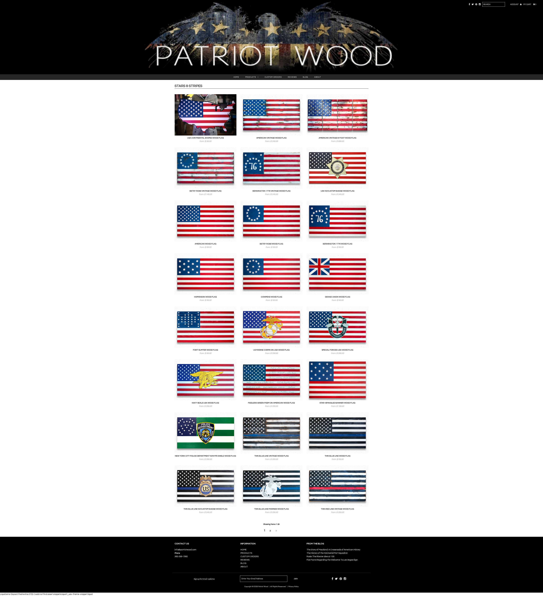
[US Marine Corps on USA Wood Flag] (271, 327)
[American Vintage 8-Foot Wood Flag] (338, 115)
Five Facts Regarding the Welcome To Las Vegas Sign (332, 560)
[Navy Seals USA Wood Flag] (206, 380)
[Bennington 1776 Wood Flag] (338, 221)
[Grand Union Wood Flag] (338, 274)
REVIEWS (292, 77)
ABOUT (317, 77)
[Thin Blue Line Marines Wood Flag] (271, 486)
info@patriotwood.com (185, 550)
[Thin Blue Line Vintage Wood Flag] (271, 433)
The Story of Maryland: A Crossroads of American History (333, 550)
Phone (177, 553)
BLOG (305, 77)
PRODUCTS (250, 77)
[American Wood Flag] (206, 221)
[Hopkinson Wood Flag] (206, 274)
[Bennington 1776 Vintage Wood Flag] (271, 168)
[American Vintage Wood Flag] (271, 115)
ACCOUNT (514, 4)
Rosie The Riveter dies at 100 (320, 556)
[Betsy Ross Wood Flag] (271, 221)
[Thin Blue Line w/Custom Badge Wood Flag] (206, 486)
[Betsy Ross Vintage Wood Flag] (206, 168)
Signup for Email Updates (204, 579)
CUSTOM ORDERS (273, 77)
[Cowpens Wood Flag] (271, 274)
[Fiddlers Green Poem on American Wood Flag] (271, 380)
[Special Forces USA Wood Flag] (338, 327)
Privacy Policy (293, 587)
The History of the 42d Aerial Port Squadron (327, 553)
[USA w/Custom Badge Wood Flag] (338, 168)
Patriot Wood (263, 587)
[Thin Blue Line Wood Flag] (338, 433)
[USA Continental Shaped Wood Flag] (206, 115)
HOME (236, 77)
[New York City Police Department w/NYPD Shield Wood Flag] (206, 433)
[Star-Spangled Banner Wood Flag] (338, 380)
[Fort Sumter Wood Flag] (206, 327)
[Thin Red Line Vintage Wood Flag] (338, 486)
